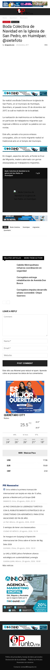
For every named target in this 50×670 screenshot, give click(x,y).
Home (5, 18)
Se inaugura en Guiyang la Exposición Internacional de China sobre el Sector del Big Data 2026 (23, 540)
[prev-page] (4, 302)
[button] (4, 11)
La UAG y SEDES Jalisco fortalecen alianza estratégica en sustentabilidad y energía (20, 555)
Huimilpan (26, 227)
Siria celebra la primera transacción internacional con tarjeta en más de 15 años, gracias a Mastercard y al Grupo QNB (22, 493)
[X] (11, 50)
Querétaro (13, 18)
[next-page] (8, 302)
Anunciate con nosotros (25, 662)
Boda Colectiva (15, 227)
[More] (34, 50)
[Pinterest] (16, 50)
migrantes (36, 227)
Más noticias (8, 565)
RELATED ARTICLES (12, 258)
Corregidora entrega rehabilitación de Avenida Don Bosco (31, 280)
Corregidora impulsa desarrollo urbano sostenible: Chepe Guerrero (32, 292)
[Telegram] (28, 50)
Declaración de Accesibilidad (16, 659)
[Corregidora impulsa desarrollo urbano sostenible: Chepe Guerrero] (9, 292)
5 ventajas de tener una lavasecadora (19, 527)
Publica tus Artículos (35, 659)
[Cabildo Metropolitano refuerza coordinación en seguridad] (9, 267)
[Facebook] (5, 50)
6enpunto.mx (9, 45)
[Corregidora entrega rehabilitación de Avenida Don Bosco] (9, 280)
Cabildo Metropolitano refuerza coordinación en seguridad (29, 268)
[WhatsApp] (22, 50)
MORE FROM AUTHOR (33, 258)
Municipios (24, 18)
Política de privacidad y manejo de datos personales (24, 657)
